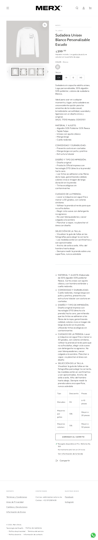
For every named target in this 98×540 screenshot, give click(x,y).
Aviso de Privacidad (14, 502)
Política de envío (15, 534)
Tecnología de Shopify (14, 528)
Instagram (69, 502)
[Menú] (7, 8)
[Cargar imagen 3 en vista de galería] (32, 72)
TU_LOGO (59, 30)
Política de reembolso (34, 528)
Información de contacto (33, 534)
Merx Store (17, 525)
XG (80, 77)
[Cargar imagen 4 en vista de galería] (40, 72)
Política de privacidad (17, 531)
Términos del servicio (36, 531)
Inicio (57, 25)
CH (58, 77)
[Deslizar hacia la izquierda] (7, 72)
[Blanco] (57, 67)
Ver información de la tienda (70, 454)
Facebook (69, 497)
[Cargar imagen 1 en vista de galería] (15, 72)
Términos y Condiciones (16, 497)
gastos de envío (79, 54)
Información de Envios (16, 512)
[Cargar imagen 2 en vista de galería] (23, 72)
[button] (77, 8)
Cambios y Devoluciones (16, 507)
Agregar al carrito (73, 437)
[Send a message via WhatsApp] (93, 535)
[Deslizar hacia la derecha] (48, 72)
